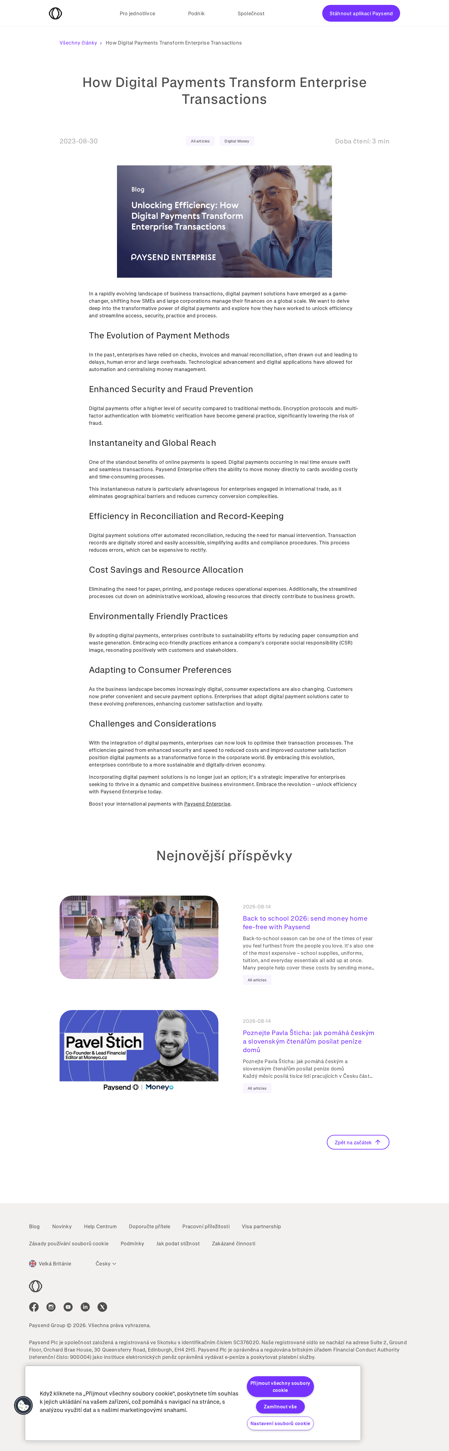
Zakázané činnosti (233, 1243)
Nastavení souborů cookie (280, 1423)
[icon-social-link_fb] (34, 1307)
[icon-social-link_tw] (102, 1307)
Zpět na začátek (353, 1142)
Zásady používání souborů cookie (68, 1243)
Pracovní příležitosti (205, 1226)
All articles (200, 141)
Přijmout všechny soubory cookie (280, 1387)
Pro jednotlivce (137, 13)
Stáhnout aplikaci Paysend (361, 13)
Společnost (251, 13)
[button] (23, 1405)
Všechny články (78, 42)
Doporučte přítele (149, 1226)
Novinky (62, 1226)
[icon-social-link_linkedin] (85, 1307)
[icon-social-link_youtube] (68, 1307)
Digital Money (236, 141)
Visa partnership (261, 1226)
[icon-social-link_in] (51, 1307)
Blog (34, 1226)
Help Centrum (100, 1226)
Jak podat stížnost (178, 1243)
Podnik (196, 13)
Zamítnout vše (280, 1406)
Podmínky (132, 1243)
